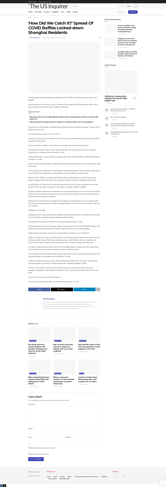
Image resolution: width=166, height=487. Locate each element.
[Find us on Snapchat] (134, 1)
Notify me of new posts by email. (38, 454)
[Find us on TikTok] (130, 1)
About (29, 1)
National (38, 12)
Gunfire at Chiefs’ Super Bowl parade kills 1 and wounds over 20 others (87, 379)
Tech (62, 12)
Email (30, 437)
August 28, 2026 (122, 47)
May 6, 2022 (46, 37)
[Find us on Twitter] (125, 1)
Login (129, 6)
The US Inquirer (35, 37)
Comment (32, 404)
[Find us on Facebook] (122, 1)
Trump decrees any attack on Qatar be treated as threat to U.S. (122, 110)
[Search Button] (117, 6)
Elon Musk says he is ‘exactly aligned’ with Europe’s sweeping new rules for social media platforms (37, 349)
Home (30, 12)
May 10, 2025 (32, 355)
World (75, 12)
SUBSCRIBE (132, 12)
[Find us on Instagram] (127, 1)
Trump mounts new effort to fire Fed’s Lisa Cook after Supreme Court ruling (122, 124)
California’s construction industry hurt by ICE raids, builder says (116, 98)
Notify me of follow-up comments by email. (41, 448)
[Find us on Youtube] (132, 1)
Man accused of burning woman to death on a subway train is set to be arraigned (61, 122)
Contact (34, 1)
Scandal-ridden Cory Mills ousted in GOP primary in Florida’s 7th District (127, 54)
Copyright (104, 476)
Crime (68, 12)
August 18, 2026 (122, 58)
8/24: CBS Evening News (118, 117)
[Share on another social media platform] (98, 289)
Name (30, 428)
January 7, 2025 (58, 353)
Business (55, 12)
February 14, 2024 (84, 384)
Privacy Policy (52, 478)
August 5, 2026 (122, 34)
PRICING (121, 12)
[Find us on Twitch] (137, 1)
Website (68, 437)
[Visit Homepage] (48, 6)
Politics (47, 12)
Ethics (69, 476)
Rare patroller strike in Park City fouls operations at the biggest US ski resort (89, 347)
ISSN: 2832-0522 (65, 478)
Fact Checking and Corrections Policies (86, 476)
